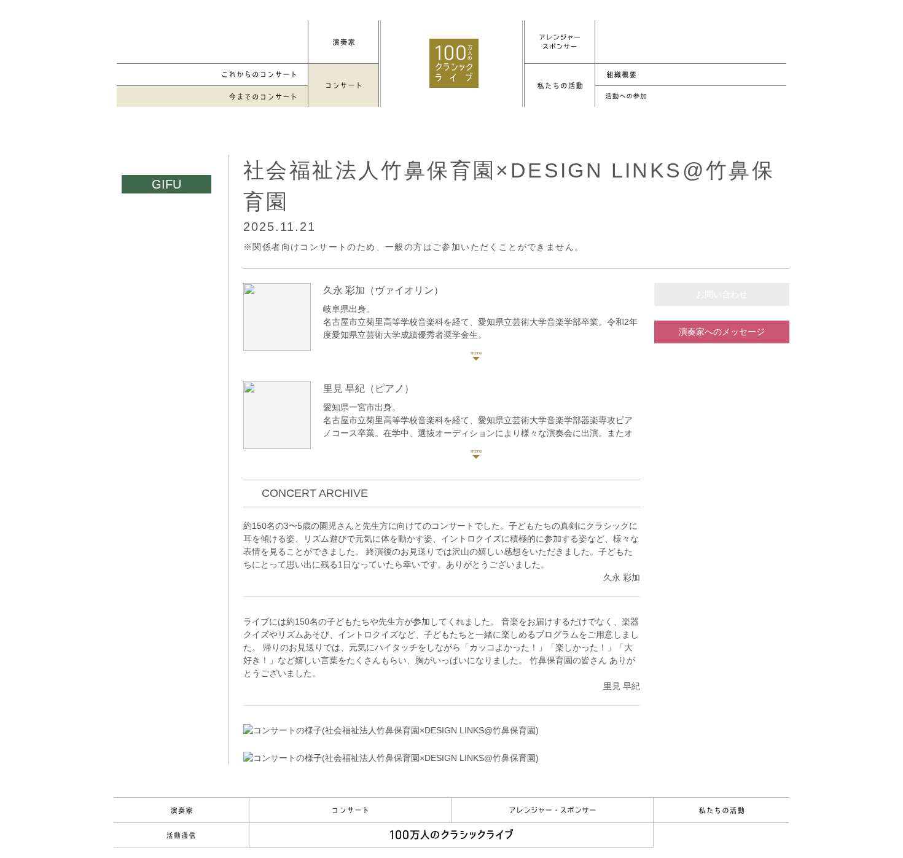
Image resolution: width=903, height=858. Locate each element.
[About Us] (560, 85)
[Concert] (343, 85)
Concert (350, 810)
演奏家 (181, 810)
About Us (721, 810)
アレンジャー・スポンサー (552, 810)
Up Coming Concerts (212, 74)
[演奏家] (343, 41)
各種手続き (690, 96)
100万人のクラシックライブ (454, 63)
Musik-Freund (181, 835)
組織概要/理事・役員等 (690, 74)
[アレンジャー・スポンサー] (560, 41)
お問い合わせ (722, 294)
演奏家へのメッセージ (722, 332)
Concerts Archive (212, 96)
